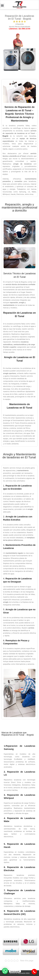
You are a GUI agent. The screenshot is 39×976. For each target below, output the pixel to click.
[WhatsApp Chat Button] (5, 971)
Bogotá (5, 136)
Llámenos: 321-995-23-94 (19, 29)
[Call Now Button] (34, 971)
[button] (2, 5)
